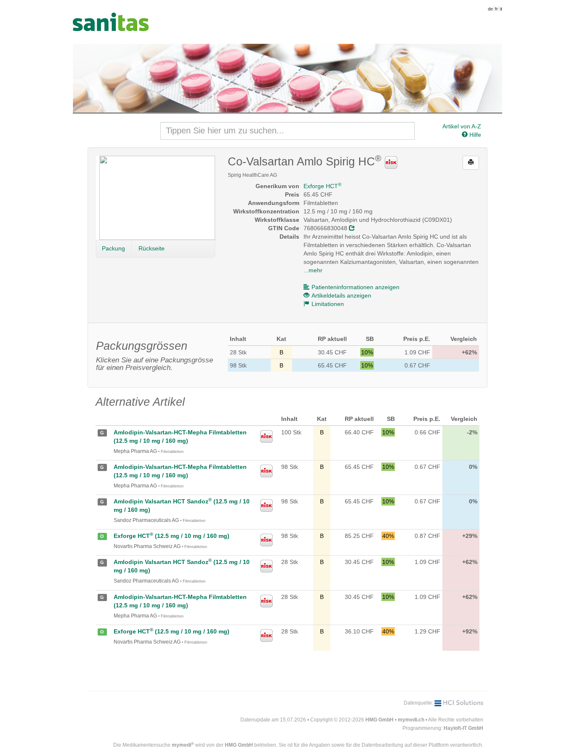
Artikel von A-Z (461, 126)
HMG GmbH (379, 720)
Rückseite (151, 248)
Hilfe (474, 134)
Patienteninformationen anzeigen (355, 287)
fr (496, 8)
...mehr (312, 270)
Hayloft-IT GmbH (463, 728)
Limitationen (327, 304)
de (490, 8)
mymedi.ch (411, 720)
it (501, 8)
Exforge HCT (322, 186)
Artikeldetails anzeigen (341, 295)
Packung (113, 248)
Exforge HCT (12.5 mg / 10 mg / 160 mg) (171, 535)
